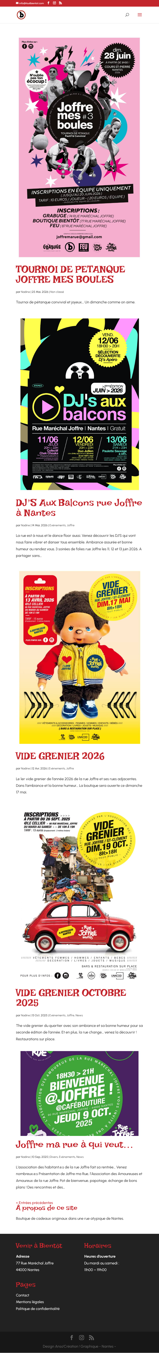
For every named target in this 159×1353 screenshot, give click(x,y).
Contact (22, 1295)
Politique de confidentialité (38, 1308)
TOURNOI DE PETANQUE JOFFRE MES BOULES (70, 277)
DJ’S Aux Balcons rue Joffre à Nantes (79, 510)
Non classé (57, 292)
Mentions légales (30, 1302)
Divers (54, 1157)
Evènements (57, 525)
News (79, 1015)
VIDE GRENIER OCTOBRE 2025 (71, 1000)
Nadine (25, 292)
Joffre (71, 525)
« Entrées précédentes (34, 1202)
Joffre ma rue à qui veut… (74, 1147)
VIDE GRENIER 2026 (60, 758)
